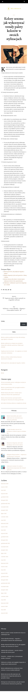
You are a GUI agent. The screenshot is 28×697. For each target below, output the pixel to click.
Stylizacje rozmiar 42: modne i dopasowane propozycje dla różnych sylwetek (16, 468)
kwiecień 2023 (4, 483)
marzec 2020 (4, 606)
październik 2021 (5, 543)
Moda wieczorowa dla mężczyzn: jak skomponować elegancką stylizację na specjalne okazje (11, 676)
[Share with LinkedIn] (7, 289)
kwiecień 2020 (4, 603)
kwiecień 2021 (4, 563)
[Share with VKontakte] (11, 289)
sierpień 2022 (4, 510)
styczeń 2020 (4, 613)
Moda (14, 15)
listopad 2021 (4, 540)
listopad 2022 (4, 500)
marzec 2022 (4, 526)
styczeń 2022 (4, 533)
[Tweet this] (4, 289)
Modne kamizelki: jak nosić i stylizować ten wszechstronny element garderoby (15, 417)
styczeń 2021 (4, 573)
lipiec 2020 (3, 593)
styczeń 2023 (4, 493)
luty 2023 (3, 490)
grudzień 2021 (4, 536)
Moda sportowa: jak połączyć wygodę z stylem (13, 363)
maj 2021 (3, 560)
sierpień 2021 (4, 550)
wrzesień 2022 (4, 507)
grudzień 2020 (4, 576)
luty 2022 (3, 530)
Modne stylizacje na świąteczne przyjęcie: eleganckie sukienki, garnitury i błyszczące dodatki (12, 345)
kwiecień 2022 (4, 523)
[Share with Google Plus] (5, 289)
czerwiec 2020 (4, 596)
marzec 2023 (4, 487)
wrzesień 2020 (4, 586)
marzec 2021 (4, 566)
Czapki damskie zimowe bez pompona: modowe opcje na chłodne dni (16, 431)
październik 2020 (5, 583)
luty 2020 (3, 609)
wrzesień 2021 (4, 546)
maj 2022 (3, 520)
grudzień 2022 (4, 497)
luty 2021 (3, 570)
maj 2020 (3, 599)
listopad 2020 (4, 580)
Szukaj (3, 321)
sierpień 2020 (4, 590)
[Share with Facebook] (2, 289)
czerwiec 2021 (4, 556)
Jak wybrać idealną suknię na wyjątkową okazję (13, 403)
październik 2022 (5, 503)
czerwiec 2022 (4, 516)
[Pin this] (9, 289)
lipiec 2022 (3, 513)
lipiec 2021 (3, 553)
